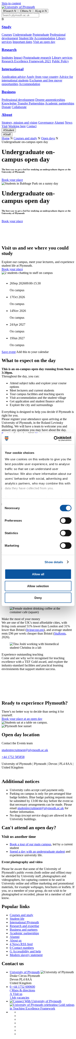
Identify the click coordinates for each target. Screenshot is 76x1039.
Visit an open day (44, 42)
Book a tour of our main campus (30, 844)
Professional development (18, 99)
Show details (54, 562)
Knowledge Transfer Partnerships (23, 103)
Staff (7, 134)
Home (6, 138)
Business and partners (23, 929)
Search (9, 11)
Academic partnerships (59, 103)
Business (9, 92)
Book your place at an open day (22, 719)
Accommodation (44, 38)
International (13, 69)
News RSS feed (21, 944)
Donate (6, 107)
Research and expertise (24, 926)
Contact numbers (22, 947)
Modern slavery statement (26, 955)
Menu (25, 11)
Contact (31, 126)
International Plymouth (24, 922)
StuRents (60, 633)
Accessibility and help (25, 951)
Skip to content (11, 3)
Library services (62, 57)
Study (7, 27)
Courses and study (25, 138)
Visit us (16, 994)
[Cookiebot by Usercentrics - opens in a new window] (54, 438)
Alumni (59, 122)
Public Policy (60, 61)
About (7, 115)
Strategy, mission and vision (19, 122)
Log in (41, 11)
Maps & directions (22, 990)
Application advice (14, 76)
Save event (9, 352)
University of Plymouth (25, 972)
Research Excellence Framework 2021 (26, 61)
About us (15, 940)
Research (9, 50)
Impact (18, 57)
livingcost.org (35, 630)
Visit (4, 126)
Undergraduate (22, 34)
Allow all (38, 574)
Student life (26, 38)
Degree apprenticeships (50, 99)
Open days (48, 138)
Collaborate (19, 107)
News (68, 122)
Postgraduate (41, 34)
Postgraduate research (37, 57)
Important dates (22, 42)
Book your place (12, 180)
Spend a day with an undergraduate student (37, 851)
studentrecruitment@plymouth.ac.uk (25, 750)
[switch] (65, 520)
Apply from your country (42, 76)
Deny (38, 597)
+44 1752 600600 (22, 986)
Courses (7, 34)
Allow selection (38, 586)
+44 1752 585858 (13, 757)
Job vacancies (19, 997)
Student (8, 130)
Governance (46, 122)
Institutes (7, 57)
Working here (17, 126)
